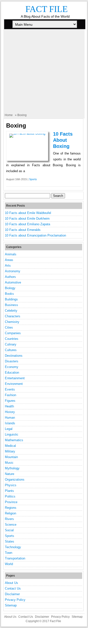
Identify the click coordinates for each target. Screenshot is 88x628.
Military (10, 451)
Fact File (46, 9)
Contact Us (13, 588)
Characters (12, 316)
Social (9, 530)
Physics (10, 485)
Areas (9, 260)
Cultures (11, 350)
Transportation (15, 558)
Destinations (13, 355)
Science (10, 524)
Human (10, 417)
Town (8, 553)
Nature (9, 474)
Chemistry (12, 322)
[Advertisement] (44, 74)
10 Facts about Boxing (63, 140)
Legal (8, 429)
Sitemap (11, 605)
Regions (10, 508)
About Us (11, 583)
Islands (10, 423)
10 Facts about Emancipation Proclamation (35, 235)
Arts (8, 265)
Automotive (13, 282)
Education (12, 372)
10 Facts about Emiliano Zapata (27, 224)
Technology (13, 547)
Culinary (10, 344)
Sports (33, 179)
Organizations (14, 479)
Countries (11, 339)
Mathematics (14, 440)
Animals (10, 254)
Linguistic (11, 434)
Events (10, 389)
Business (11, 305)
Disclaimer (12, 594)
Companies (13, 333)
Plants (9, 491)
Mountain (11, 457)
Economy (11, 367)
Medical (10, 446)
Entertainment (15, 378)
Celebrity (11, 310)
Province (11, 502)
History (10, 412)
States (9, 541)
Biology (10, 288)
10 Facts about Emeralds (23, 230)
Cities (9, 327)
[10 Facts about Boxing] (27, 133)
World (9, 564)
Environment (14, 384)
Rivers (9, 519)
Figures (10, 401)
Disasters (11, 361)
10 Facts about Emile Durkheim (27, 218)
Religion (10, 513)
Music (9, 462)
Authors (10, 277)
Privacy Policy (15, 600)
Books (9, 294)
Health (9, 406)
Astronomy (12, 271)
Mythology (12, 468)
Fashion (10, 395)
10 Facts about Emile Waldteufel (28, 213)
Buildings (11, 299)
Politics (10, 496)
